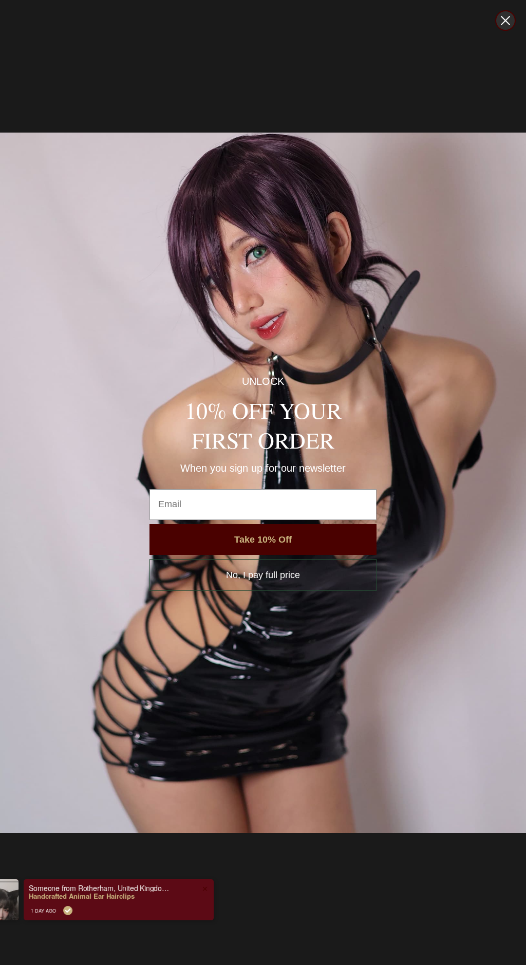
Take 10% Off (263, 539)
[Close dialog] (505, 20)
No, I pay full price (263, 575)
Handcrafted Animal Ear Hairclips (114, 896)
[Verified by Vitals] (100, 910)
